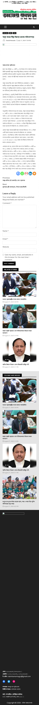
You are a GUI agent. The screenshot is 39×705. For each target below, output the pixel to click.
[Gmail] (26, 173)
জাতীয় (11, 33)
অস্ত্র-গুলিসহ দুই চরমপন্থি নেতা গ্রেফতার (14, 179)
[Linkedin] (30, 173)
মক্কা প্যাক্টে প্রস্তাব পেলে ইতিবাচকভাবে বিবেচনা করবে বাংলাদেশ (19, 316)
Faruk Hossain (10, 40)
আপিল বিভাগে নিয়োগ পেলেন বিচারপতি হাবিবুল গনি (19, 350)
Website (6, 247)
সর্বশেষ (14, 33)
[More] (34, 173)
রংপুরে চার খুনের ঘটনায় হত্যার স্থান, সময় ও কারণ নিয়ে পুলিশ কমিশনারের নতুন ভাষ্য (19, 487)
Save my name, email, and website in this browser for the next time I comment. (19, 257)
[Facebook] (18, 173)
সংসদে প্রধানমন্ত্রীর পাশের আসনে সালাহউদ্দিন (19, 285)
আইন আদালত (5, 33)
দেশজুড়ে (6, 496)
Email (5, 239)
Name (6, 231)
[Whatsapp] (22, 173)
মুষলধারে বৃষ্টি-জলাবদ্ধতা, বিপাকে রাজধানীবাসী (14, 185)
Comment (7, 203)
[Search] (34, 27)
